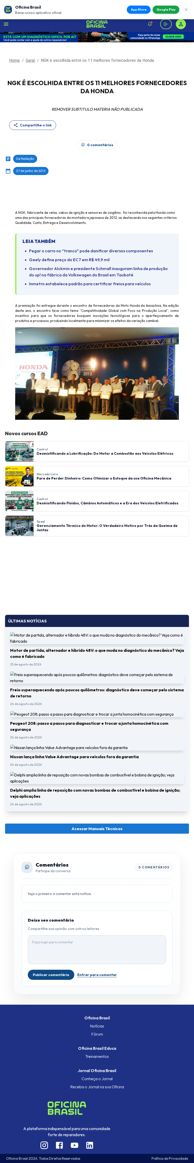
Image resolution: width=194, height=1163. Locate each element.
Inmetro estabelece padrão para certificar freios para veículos (90, 283)
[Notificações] (150, 24)
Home (14, 60)
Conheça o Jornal (97, 1078)
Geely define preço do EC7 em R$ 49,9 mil (69, 259)
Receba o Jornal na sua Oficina (97, 1086)
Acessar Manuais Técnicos (97, 828)
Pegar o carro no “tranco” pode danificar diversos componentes (91, 250)
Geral (30, 60)
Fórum (97, 1034)
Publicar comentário (51, 975)
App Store (139, 9)
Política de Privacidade (170, 1158)
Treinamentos (97, 1056)
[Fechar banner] (186, 9)
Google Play (166, 9)
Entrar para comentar (97, 975)
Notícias (97, 1025)
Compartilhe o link (36, 125)
